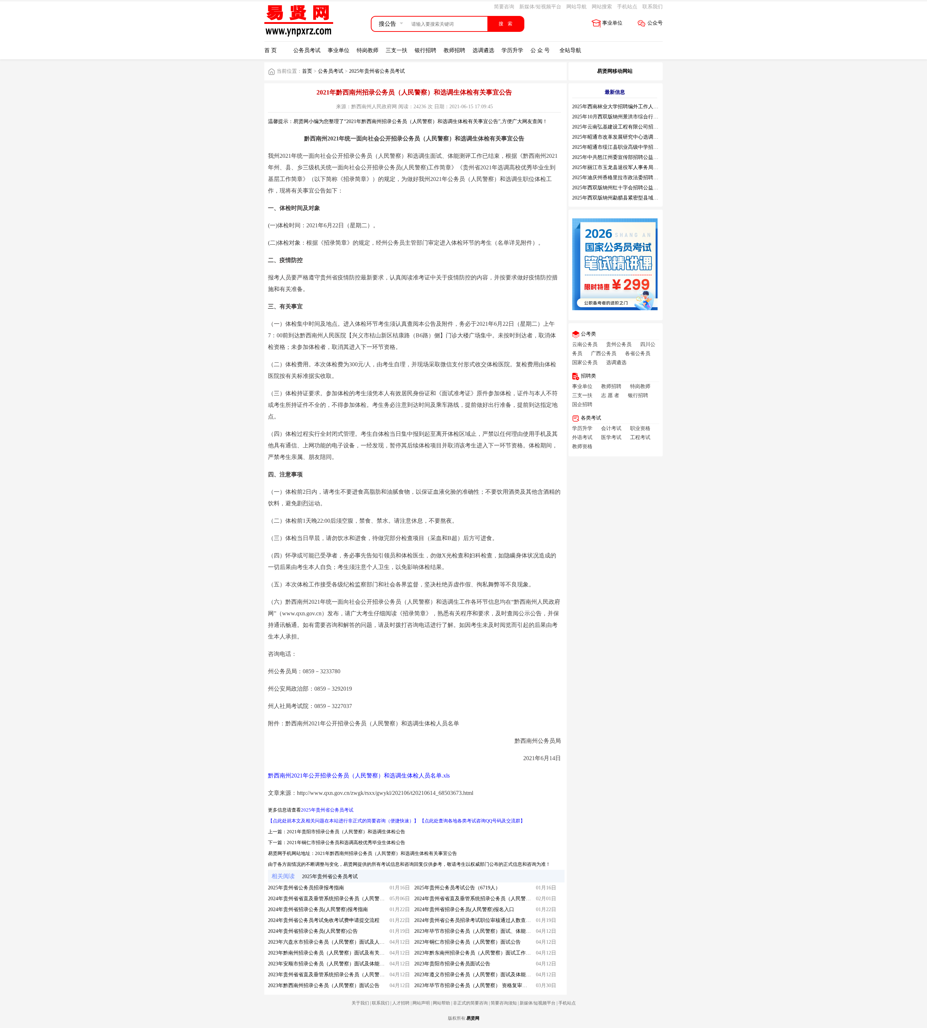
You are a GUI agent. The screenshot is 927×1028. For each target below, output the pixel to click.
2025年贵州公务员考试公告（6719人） (457, 887)
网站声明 (421, 1003)
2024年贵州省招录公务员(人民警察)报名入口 (464, 909)
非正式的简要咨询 (470, 1003)
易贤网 (472, 1018)
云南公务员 (584, 344)
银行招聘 (425, 50)
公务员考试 (306, 50)
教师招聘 (454, 50)
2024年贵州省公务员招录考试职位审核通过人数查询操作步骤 (482, 920)
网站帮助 (441, 1003)
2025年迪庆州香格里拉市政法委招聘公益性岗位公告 (630, 177)
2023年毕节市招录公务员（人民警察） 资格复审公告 (473, 985)
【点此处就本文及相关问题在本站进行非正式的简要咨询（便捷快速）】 (343, 820)
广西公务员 (603, 353)
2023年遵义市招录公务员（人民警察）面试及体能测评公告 (480, 974)
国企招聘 (582, 404)
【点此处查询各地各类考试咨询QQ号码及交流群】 (472, 820)
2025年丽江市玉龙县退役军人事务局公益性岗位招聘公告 (635, 167)
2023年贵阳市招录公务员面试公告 (452, 963)
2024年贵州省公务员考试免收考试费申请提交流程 (323, 920)
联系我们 (652, 6)
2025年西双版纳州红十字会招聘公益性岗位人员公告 (630, 187)
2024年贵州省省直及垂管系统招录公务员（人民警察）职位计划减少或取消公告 (503, 898)
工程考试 (640, 437)
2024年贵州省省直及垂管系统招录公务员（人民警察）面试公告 (339, 898)
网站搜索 (602, 6)
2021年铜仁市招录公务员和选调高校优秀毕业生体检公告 (346, 842)
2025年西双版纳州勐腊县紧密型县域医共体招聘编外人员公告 (640, 198)
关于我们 (360, 1003)
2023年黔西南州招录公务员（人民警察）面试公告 (323, 985)
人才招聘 (401, 1003)
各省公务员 (637, 353)
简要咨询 (504, 6)
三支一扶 (396, 50)
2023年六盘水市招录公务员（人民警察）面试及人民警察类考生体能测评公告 (354, 942)
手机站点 (627, 6)
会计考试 (611, 428)
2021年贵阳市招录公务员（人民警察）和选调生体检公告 (346, 831)
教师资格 (582, 446)
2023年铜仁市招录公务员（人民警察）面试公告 (467, 942)
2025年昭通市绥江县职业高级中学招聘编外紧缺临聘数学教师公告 (645, 147)
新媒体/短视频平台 (540, 6)
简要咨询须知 (504, 1003)
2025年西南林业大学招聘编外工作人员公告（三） (628, 106)
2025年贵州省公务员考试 (377, 71)
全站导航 (570, 50)
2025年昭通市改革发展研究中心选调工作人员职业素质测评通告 (643, 137)
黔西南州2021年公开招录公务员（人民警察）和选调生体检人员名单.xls (359, 775)
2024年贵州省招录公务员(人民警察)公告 (313, 931)
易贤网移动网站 (615, 71)
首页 (307, 71)
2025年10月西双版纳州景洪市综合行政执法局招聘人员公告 (638, 116)
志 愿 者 (610, 395)
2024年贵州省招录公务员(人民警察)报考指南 (318, 909)
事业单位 (612, 23)
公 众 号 (540, 50)
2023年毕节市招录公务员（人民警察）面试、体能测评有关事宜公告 (490, 931)
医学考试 (611, 437)
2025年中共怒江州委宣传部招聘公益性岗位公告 (625, 157)
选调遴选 (483, 50)
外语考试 (582, 437)
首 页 (270, 50)
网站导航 (576, 6)
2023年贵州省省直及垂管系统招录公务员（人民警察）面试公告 (339, 974)
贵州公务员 (619, 344)
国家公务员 (584, 362)
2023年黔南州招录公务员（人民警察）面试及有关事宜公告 (334, 953)
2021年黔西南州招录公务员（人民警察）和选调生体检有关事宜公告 (386, 853)
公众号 (655, 23)
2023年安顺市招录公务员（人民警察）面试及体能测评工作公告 (339, 963)
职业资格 (640, 428)
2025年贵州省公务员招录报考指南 (306, 887)
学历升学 (512, 50)
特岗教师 (367, 50)
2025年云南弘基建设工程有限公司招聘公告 (620, 127)
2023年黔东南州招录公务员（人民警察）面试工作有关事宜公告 (485, 953)
